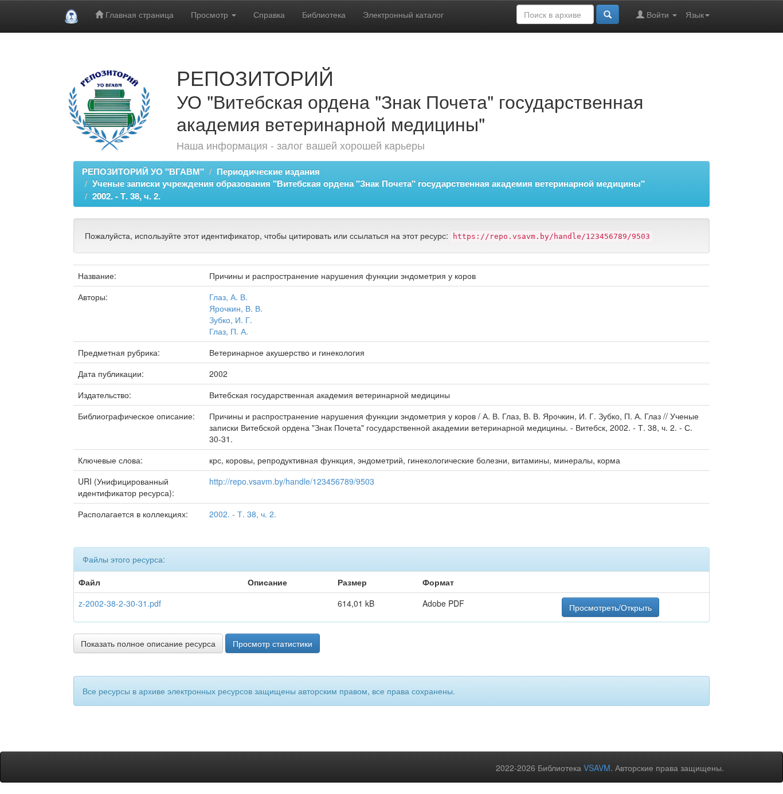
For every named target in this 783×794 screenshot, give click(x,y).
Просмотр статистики (272, 643)
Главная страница (138, 14)
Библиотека (324, 14)
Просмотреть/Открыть (610, 607)
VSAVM (597, 767)
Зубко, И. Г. (230, 319)
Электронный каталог (403, 14)
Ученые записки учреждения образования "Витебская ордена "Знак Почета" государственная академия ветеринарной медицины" (368, 183)
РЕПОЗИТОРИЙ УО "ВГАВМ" (143, 171)
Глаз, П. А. (228, 331)
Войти (657, 14)
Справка (269, 14)
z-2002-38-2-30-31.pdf (120, 603)
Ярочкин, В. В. (236, 308)
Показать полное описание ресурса (148, 643)
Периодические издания (268, 171)
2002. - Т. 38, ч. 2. (126, 196)
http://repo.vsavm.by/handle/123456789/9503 (291, 481)
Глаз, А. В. (228, 296)
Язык (695, 14)
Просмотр (210, 14)
